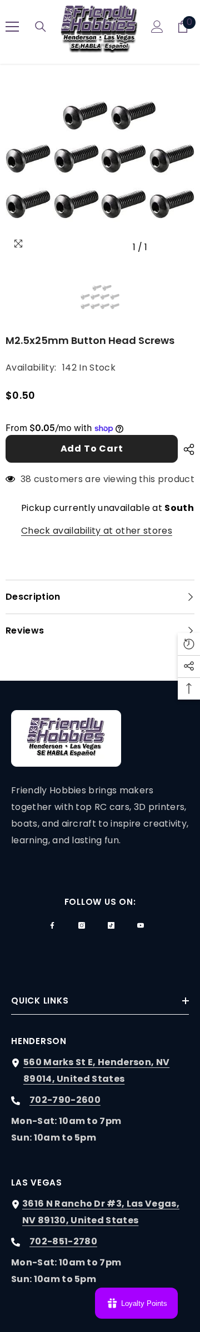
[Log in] (157, 27)
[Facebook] (52, 925)
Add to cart (92, 448)
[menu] (12, 26)
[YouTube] (140, 925)
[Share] (186, 449)
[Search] (40, 26)
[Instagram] (81, 925)
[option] (100, 163)
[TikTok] (111, 925)
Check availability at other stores (96, 530)
